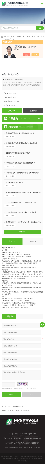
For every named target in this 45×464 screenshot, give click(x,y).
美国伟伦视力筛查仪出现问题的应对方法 (20, 133)
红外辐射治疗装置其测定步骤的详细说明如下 (21, 143)
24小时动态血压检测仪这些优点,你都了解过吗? (22, 173)
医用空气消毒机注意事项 (14, 182)
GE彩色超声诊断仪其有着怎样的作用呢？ (20, 163)
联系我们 (33, 111)
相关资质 (33, 241)
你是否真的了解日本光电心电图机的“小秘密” (21, 212)
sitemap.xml (24, 458)
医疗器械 (30, 37)
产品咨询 (11, 111)
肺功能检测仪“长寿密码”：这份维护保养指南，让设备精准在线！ (24, 222)
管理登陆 (24, 461)
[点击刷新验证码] (22, 384)
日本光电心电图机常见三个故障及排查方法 (21, 202)
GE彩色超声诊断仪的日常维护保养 (18, 153)
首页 (12, 37)
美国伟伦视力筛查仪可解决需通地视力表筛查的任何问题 (24, 192)
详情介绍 (12, 241)
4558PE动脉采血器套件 (15, 406)
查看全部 (22, 232)
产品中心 (19, 37)
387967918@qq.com (28, 434)
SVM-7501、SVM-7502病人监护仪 (19, 410)
